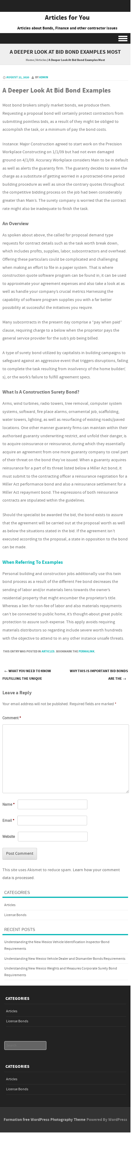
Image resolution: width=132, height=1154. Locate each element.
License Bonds (15, 915)
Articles (41, 60)
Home (30, 60)
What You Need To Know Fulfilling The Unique (26, 674)
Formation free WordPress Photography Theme (45, 1119)
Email (8, 820)
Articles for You (67, 17)
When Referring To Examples (32, 562)
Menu (65, 38)
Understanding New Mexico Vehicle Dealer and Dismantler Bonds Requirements (64, 958)
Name (8, 804)
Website (8, 836)
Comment (11, 718)
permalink (86, 651)
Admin (43, 77)
